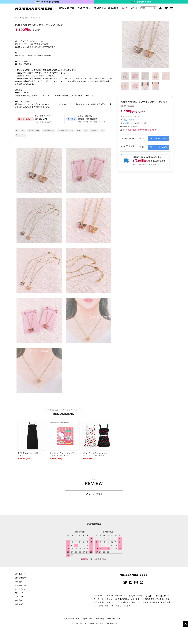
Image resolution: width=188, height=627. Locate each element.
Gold (102, 130)
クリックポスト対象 (33, 130)
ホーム (17, 18)
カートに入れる (160, 138)
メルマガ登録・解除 (71, 619)
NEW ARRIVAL (66, 8)
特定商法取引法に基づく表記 (93, 619)
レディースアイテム (48, 130)
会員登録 (126, 123)
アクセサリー (26, 18)
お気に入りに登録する (130, 117)
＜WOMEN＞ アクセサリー (65, 130)
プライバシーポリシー (114, 619)
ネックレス (36, 18)
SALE (124, 8)
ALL (17, 130)
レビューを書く (128, 120)
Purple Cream (20, 135)
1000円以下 (94, 130)
